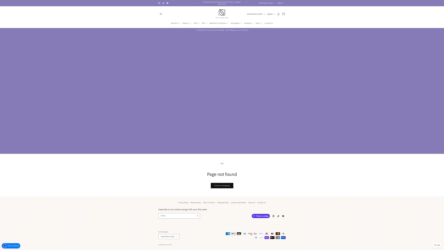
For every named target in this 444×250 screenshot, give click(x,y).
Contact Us (261, 203)
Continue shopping (222, 185)
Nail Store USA (167, 244)
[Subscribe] (197, 216)
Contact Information (238, 203)
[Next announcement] (246, 3)
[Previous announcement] (197, 3)
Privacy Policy (183, 203)
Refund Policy (196, 203)
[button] (160, 14)
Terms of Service (209, 203)
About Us (251, 203)
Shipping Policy (223, 203)
